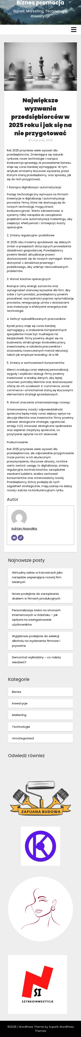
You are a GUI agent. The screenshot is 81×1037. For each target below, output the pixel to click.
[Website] (21, 538)
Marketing (19, 715)
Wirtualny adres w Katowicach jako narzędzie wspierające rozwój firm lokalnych (37, 577)
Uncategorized (23, 738)
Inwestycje (20, 703)
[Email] (14, 538)
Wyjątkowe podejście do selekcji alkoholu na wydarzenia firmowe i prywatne (36, 641)
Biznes (16, 692)
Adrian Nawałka (24, 528)
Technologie (21, 727)
